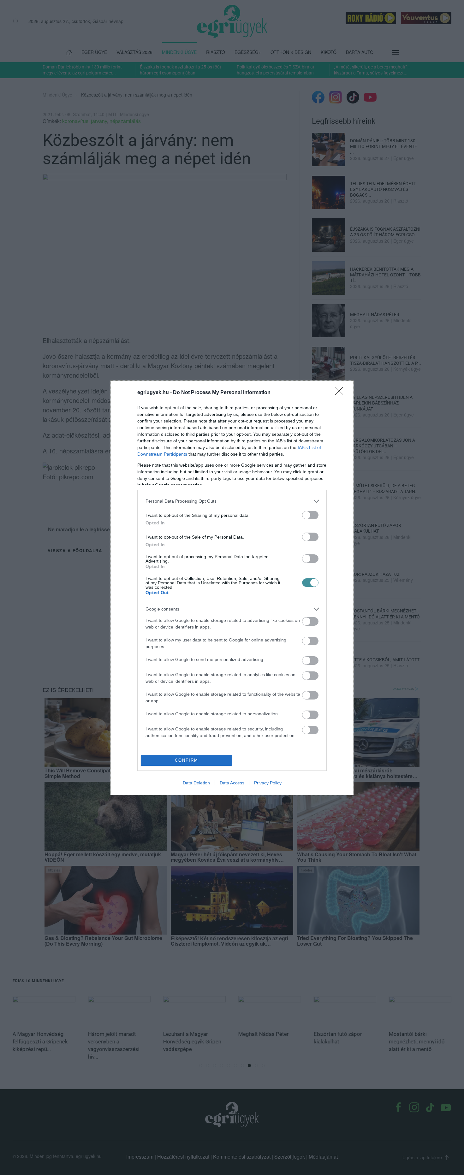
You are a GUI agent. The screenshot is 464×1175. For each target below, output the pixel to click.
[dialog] (232, 588)
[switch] (310, 515)
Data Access (232, 782)
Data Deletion (196, 782)
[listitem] (232, 501)
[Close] (341, 393)
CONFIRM (186, 760)
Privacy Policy (268, 782)
